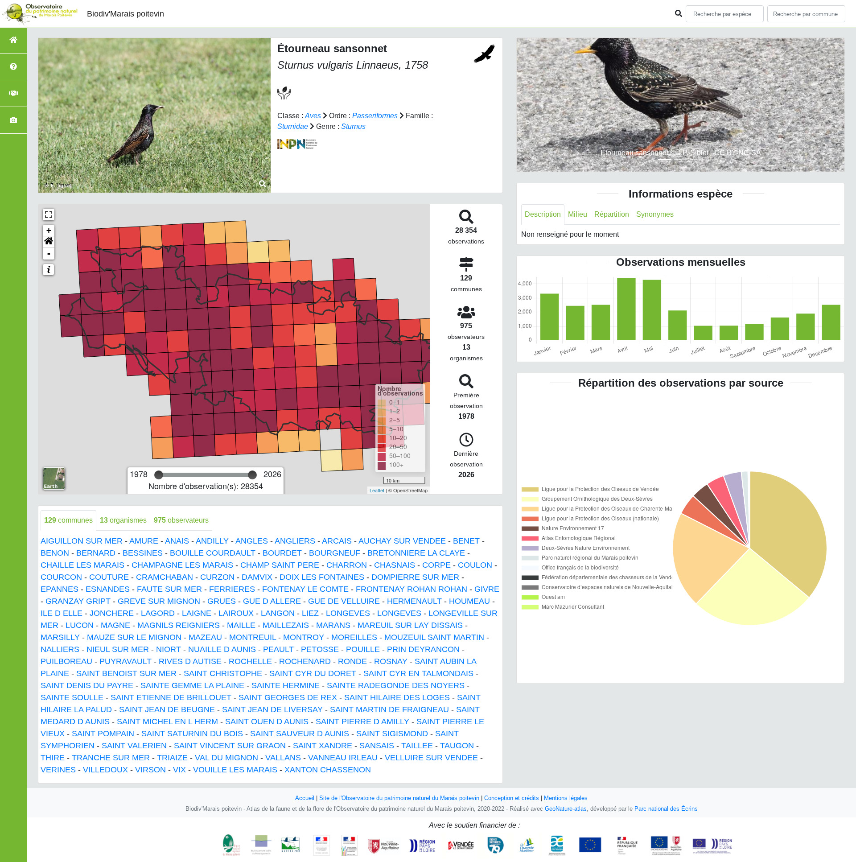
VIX (179, 769)
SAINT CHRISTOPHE (223, 673)
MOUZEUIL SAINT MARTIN (434, 637)
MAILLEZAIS (286, 625)
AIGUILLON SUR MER (82, 540)
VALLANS (283, 757)
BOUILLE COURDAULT (212, 553)
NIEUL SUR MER (117, 649)
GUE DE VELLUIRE (344, 601)
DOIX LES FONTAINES (322, 577)
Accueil (304, 798)
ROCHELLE (250, 661)
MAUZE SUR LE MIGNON (134, 637)
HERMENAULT (414, 601)
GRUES (221, 601)
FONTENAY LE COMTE (305, 589)
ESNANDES (108, 589)
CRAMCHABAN (164, 577)
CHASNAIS (394, 565)
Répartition (611, 214)
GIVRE (486, 589)
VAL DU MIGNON (226, 757)
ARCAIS (337, 540)
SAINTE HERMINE (285, 685)
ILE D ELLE (61, 613)
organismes (123, 520)
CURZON (217, 577)
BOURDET (282, 553)
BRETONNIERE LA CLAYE (416, 553)
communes (68, 520)
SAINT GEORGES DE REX (288, 697)
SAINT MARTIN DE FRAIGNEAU (389, 709)
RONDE (352, 661)
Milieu (577, 214)
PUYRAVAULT (125, 661)
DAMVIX (257, 577)
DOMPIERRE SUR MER (415, 577)
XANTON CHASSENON (327, 769)
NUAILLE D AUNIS (222, 649)
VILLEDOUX (105, 769)
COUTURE (109, 577)
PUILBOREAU (66, 661)
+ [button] (48, 230)
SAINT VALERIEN (134, 745)
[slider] (158, 474)
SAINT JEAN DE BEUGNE (167, 709)
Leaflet (377, 490)
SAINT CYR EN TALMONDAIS (418, 673)
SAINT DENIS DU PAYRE (87, 685)
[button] (48, 242)
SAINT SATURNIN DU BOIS (192, 733)
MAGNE (115, 625)
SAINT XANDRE (322, 745)
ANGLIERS (295, 540)
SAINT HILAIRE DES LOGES (397, 697)
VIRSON (150, 769)
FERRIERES (232, 589)
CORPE (436, 565)
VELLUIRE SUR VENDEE (431, 757)
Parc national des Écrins (666, 808)
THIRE (53, 757)
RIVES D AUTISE (190, 661)
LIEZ (310, 613)
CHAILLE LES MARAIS (82, 565)
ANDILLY (212, 540)
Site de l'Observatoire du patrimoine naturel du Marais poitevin (399, 798)
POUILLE (363, 649)
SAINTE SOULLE (72, 697)
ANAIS (177, 540)
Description (543, 214)
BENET (466, 540)
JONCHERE (112, 613)
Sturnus (353, 126)
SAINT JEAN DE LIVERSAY (272, 709)
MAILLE (241, 625)
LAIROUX (236, 613)
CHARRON (346, 565)
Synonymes (655, 214)
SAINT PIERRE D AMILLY (362, 721)
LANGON (278, 613)
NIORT (168, 649)
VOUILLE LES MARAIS (235, 769)
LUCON (80, 625)
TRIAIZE (172, 757)
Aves (313, 116)
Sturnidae (292, 126)
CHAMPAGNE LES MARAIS (182, 565)
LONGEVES (348, 613)
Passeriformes (375, 116)
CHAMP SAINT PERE (279, 565)
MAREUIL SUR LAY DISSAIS (410, 625)
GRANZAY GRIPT (78, 601)
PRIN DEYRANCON (423, 649)
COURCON (61, 577)
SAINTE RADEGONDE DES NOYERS (396, 685)
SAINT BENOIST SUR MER (126, 673)
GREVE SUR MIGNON (159, 601)
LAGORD (158, 613)
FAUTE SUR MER (169, 589)
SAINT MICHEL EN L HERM (167, 721)
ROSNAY (390, 661)
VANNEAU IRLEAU (343, 757)
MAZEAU (205, 637)
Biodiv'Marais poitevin (125, 13)
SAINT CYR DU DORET (312, 673)
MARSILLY (60, 637)
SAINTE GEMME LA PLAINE (192, 685)
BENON (55, 553)
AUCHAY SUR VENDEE (402, 540)
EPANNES (59, 589)
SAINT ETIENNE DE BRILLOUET (171, 697)
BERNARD (95, 553)
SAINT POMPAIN (103, 733)
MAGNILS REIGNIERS (178, 625)
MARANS (333, 625)
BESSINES (143, 553)
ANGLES (251, 540)
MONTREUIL (252, 637)
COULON (475, 565)
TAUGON (457, 745)
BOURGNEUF (334, 553)
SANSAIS (376, 745)
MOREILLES (354, 637)
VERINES (58, 769)
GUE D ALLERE (272, 601)
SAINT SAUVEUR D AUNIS (299, 733)
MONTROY (303, 637)
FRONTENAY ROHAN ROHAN (411, 589)
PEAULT (278, 649)
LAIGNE (196, 613)
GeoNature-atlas (566, 808)
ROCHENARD (305, 661)
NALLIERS (60, 649)
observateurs (181, 520)
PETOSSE (320, 649)
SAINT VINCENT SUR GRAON (230, 745)
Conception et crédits (511, 798)
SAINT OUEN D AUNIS (267, 721)
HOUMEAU (469, 601)
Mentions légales (566, 798)
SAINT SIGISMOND (392, 733)
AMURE (143, 540)
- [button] (48, 253)
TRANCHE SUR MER (111, 757)
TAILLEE (417, 745)
